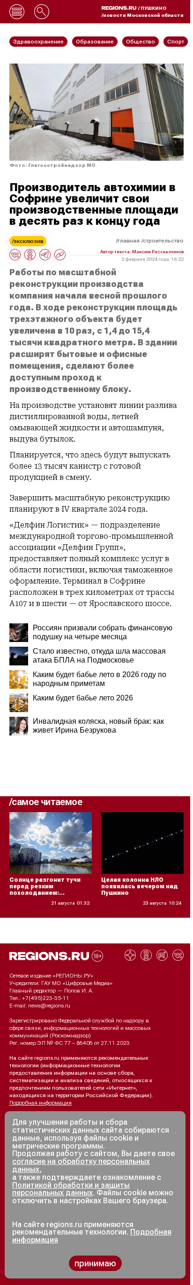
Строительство (163, 240)
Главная (129, 240)
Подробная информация (40, 1102)
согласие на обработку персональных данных (81, 1165)
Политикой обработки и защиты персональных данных (71, 1189)
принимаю (95, 1263)
